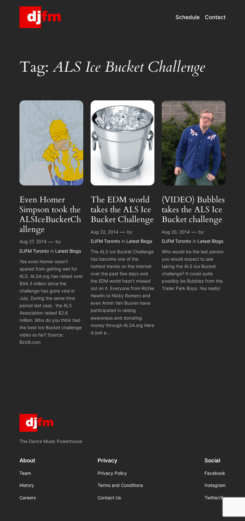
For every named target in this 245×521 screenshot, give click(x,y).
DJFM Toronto (34, 251)
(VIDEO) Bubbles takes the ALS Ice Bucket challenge (193, 209)
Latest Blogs (68, 251)
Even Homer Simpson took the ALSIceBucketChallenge (50, 214)
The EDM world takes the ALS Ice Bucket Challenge (122, 209)
